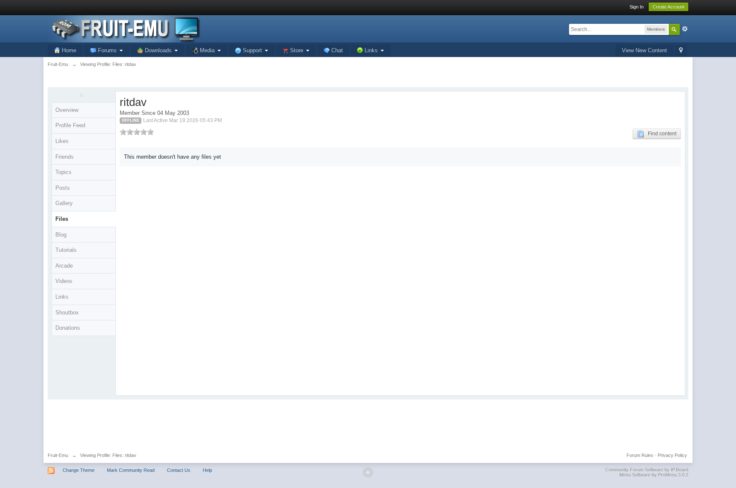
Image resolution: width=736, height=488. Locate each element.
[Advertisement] (368, 423)
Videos (63, 281)
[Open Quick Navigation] (681, 51)
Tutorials (66, 250)
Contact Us (178, 470)
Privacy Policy (672, 455)
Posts (62, 188)
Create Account (668, 6)
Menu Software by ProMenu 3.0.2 (653, 474)
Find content (660, 134)
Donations (67, 328)
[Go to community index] (124, 28)
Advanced (684, 29)
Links (62, 297)
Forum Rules (640, 455)
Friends (64, 157)
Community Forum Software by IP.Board (646, 469)
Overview (66, 110)
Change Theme (79, 470)
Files (61, 219)
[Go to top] (368, 472)
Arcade (64, 266)
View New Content (644, 50)
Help (207, 470)
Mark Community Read (131, 470)
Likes (62, 141)
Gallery (64, 203)
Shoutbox (67, 312)
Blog (60, 234)
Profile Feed (70, 125)
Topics (63, 172)
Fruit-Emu (58, 455)
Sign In (637, 6)
